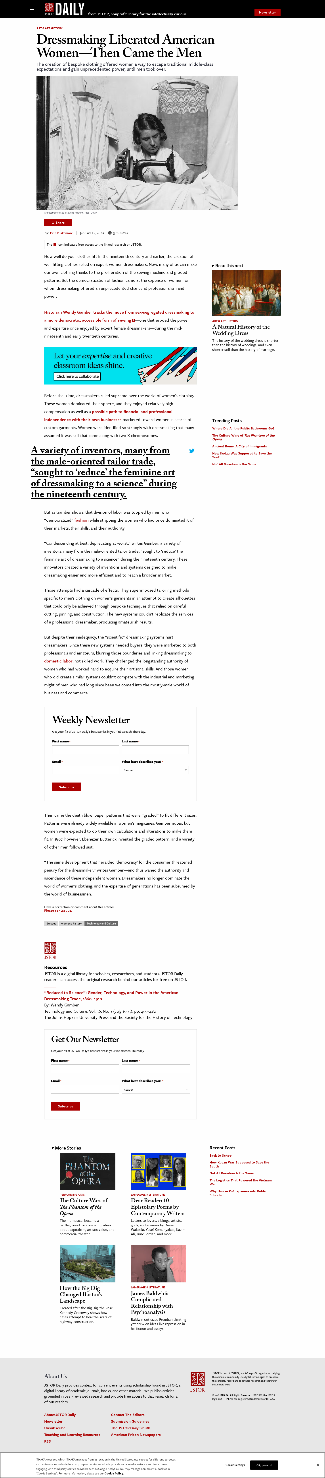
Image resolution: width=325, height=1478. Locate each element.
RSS (47, 1441)
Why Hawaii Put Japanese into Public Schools (238, 1193)
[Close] (318, 1465)
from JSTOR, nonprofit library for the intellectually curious (137, 14)
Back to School (221, 1155)
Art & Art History (49, 28)
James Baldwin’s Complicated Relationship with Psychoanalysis (152, 1303)
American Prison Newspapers (136, 1434)
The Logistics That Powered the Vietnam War (241, 1182)
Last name (131, 741)
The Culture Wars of (243, 437)
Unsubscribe (54, 1428)
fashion (82, 520)
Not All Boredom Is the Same (234, 464)
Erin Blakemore (61, 234)
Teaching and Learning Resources (72, 1434)
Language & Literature (148, 1194)
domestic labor (58, 661)
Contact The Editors (128, 1414)
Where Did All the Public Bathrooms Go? (243, 428)
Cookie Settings (235, 1465)
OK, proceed (263, 1465)
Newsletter (267, 12)
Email (57, 761)
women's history (71, 923)
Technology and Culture (101, 923)
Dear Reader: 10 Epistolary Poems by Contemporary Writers (157, 1207)
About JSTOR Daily (60, 1414)
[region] (162, 1465)
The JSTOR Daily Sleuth (130, 1428)
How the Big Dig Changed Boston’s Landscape (81, 1295)
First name (61, 741)
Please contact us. (58, 910)
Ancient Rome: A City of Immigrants (239, 446)
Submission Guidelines (130, 1421)
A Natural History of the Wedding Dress (241, 331)
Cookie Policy (114, 1473)
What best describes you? (142, 761)
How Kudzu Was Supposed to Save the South (242, 455)
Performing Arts (72, 1194)
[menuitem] (267, 12)
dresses (51, 923)
